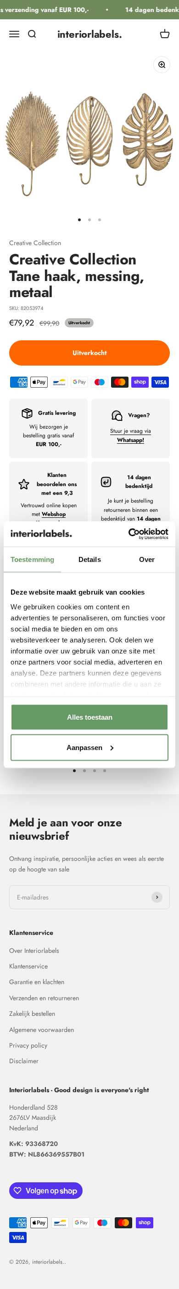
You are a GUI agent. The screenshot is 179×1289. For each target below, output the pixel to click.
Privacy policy (28, 1045)
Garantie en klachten (36, 981)
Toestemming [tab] (32, 559)
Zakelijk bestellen (32, 1013)
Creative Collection (35, 242)
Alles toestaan (89, 717)
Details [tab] (89, 559)
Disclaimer (24, 1061)
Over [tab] (147, 559)
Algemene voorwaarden (41, 1029)
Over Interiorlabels (34, 950)
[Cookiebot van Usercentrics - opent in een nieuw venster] (128, 534)
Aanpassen (84, 747)
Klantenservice (28, 966)
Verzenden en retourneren (44, 998)
